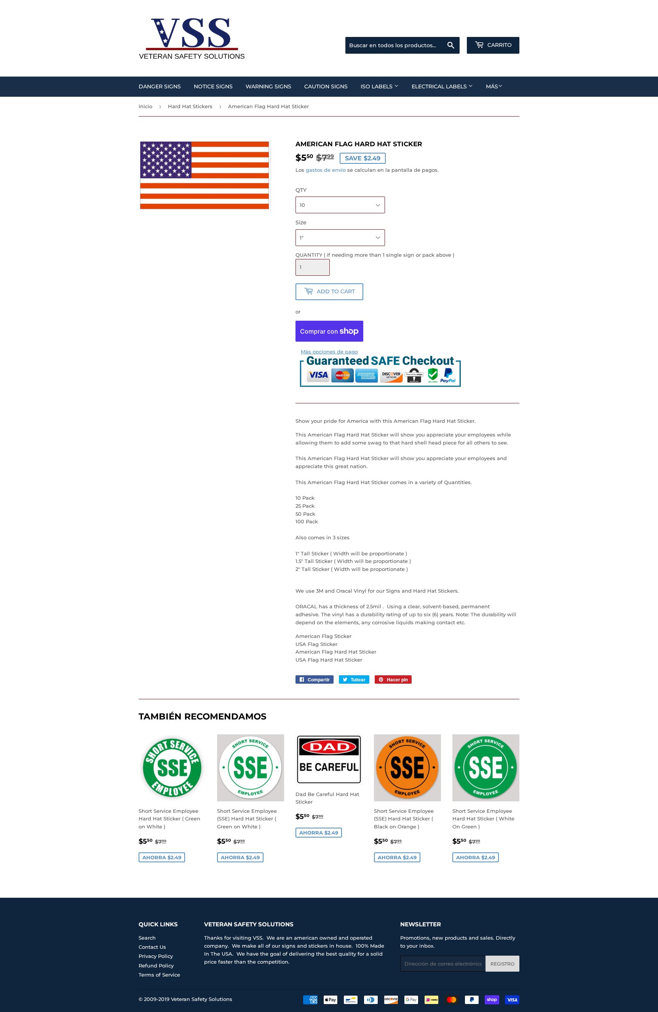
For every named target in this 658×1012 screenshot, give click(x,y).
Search (147, 938)
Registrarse (458, 27)
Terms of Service (159, 975)
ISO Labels (377, 86)
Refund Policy (156, 965)
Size (301, 222)
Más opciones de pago (329, 352)
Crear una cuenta (499, 27)
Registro (502, 964)
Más (492, 86)
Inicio (145, 106)
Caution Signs (326, 86)
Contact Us (152, 947)
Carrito (499, 45)
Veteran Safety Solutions (201, 999)
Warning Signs (268, 86)
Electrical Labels (440, 86)
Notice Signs (213, 86)
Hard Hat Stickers (190, 106)
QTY (301, 190)
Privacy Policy (156, 956)
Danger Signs (160, 86)
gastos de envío (326, 170)
